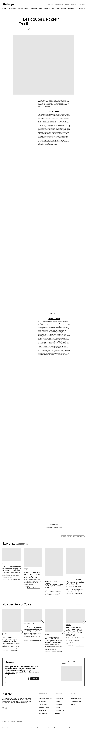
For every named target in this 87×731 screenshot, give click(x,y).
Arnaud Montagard (42, 136)
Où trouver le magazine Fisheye (45, 698)
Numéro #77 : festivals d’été (9, 8)
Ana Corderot (66, 29)
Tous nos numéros (43, 704)
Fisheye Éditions (58, 704)
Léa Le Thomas (54, 111)
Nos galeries (57, 701)
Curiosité (51, 8)
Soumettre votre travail (59, 4)
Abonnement (50, 4)
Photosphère (71, 8)
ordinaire (58, 103)
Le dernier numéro (43, 701)
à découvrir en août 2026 (53, 640)
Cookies (55, 727)
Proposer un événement (76, 701)
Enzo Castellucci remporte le (74, 631)
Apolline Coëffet (36, 587)
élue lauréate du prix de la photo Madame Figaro (54, 584)
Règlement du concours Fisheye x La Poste (77, 727)
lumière (55, 104)
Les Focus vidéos (43, 713)
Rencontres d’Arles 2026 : (33, 575)
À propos (32, 727)
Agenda (57, 8)
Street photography (35, 29)
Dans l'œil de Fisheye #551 (68, 662)
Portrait (25, 29)
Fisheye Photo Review (44, 707)
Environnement (33, 8)
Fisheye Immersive (59, 698)
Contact (38, 727)
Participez (63, 8)
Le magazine (57, 713)
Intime (40, 8)
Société (26, 8)
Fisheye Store (73, 4)
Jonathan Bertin (63, 135)
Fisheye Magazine (58, 651)
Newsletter (67, 4)
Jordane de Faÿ (15, 650)
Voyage (46, 8)
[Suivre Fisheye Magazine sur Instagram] (6, 708)
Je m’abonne (34, 678)
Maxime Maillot (54, 319)
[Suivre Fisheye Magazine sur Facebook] (3, 708)
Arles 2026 (20, 8)
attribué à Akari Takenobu (75, 581)
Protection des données (47, 727)
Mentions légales (63, 727)
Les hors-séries (42, 710)
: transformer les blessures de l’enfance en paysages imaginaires (11, 568)
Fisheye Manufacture (59, 710)
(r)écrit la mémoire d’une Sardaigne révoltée (11, 639)
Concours (73, 704)
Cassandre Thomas (16, 579)
